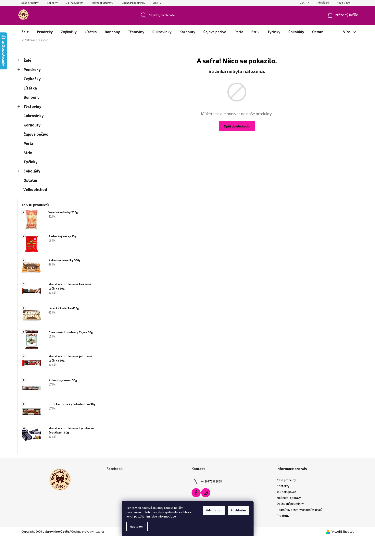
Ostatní (30, 180)
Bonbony (31, 97)
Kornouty (32, 125)
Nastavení (137, 526)
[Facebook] (196, 492)
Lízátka (30, 88)
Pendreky (32, 70)
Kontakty (52, 3)
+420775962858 (211, 481)
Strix (27, 153)
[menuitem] (25, 31)
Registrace (343, 3)
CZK (302, 3)
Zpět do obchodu (237, 126)
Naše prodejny (30, 3)
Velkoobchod (35, 190)
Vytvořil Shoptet (342, 532)
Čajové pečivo (35, 134)
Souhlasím (238, 510)
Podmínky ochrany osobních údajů (299, 510)
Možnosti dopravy (102, 3)
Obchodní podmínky (133, 3)
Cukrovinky (33, 116)
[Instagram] (205, 492)
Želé (27, 60)
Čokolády (31, 171)
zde (173, 516)
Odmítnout (214, 510)
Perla (28, 144)
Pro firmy (283, 516)
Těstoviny (32, 107)
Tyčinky (30, 162)
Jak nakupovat (74, 3)
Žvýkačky (32, 79)
